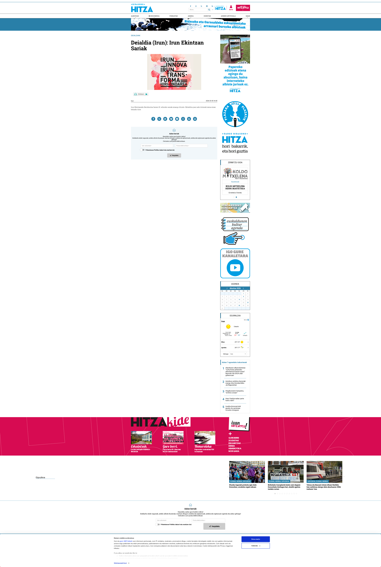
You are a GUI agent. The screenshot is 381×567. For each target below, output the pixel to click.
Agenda (191, 16)
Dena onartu (255, 539)
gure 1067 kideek (126, 541)
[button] (238, 354)
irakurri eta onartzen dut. (160, 150)
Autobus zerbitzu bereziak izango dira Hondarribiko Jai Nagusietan (236, 383)
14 (239, 299)
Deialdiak (135, 35)
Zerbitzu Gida (235, 162)
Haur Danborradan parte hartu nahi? (235, 399)
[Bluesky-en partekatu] (171, 119)
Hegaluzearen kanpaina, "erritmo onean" (235, 392)
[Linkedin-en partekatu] (189, 119)
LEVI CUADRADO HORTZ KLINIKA (242, 187)
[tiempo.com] (248, 320)
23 (248, 302)
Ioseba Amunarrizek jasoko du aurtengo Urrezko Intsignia (233, 408)
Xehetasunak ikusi (120, 563)
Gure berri (234, 438)
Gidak (248, 16)
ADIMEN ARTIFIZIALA (228, 16)
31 (240, 293)
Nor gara (234, 451)
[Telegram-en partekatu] (177, 119)
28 (239, 305)
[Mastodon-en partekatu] (165, 119)
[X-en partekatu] (159, 119)
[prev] (227, 288)
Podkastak (173, 16)
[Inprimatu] (195, 119)
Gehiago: (226, 354)
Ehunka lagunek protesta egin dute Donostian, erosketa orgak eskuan (242, 486)
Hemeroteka (235, 448)
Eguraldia (235, 316)
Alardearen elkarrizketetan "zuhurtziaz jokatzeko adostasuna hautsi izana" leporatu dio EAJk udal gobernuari (235, 371)
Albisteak (135, 16)
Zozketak (207, 16)
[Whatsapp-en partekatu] (183, 119)
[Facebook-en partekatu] (153, 119)
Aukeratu (254, 546)
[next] (243, 288)
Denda (232, 446)
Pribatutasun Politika (152, 150)
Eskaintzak (235, 443)
